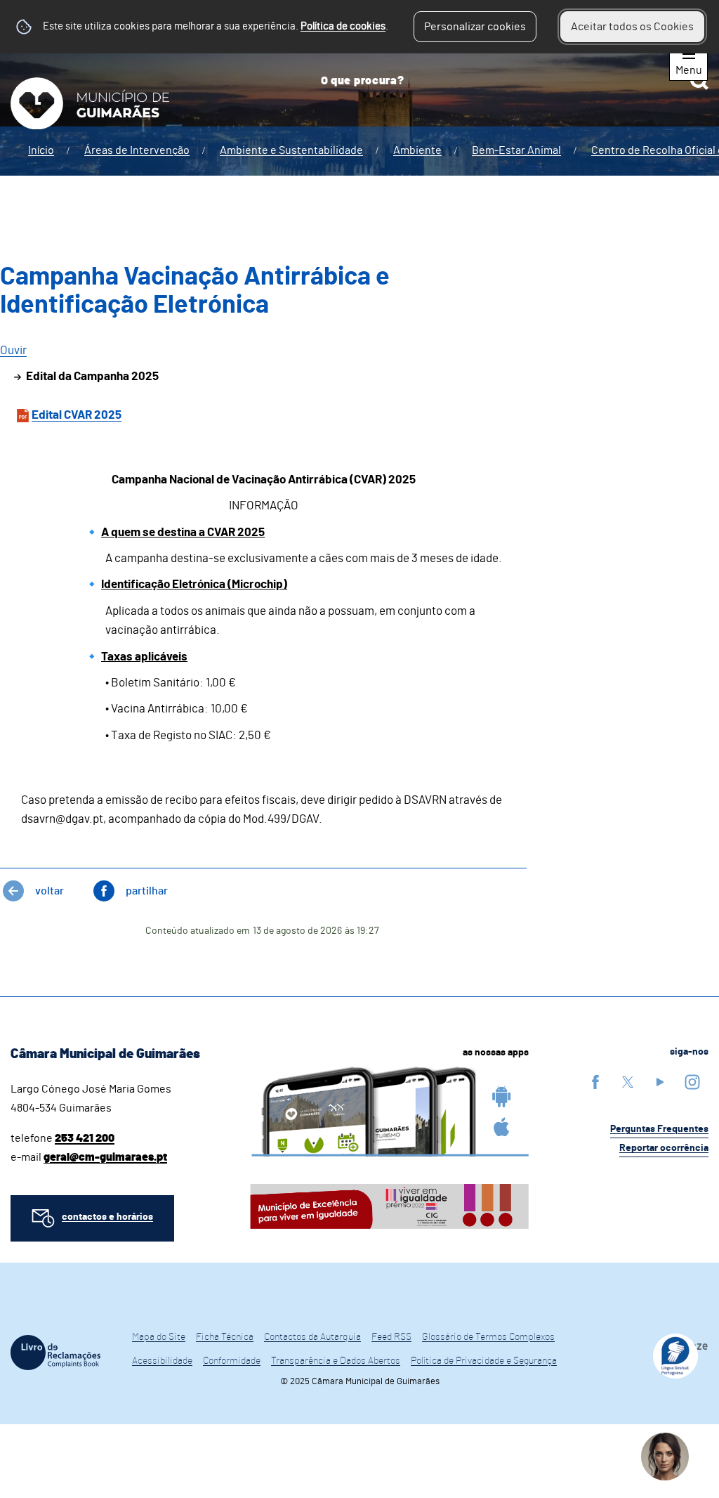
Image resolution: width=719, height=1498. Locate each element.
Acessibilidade (162, 1361)
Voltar (49, 891)
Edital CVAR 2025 (76, 415)
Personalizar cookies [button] (475, 26)
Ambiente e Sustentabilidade (291, 150)
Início (41, 150)
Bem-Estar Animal (516, 150)
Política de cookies (343, 26)
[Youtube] (660, 1081)
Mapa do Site (158, 1337)
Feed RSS (391, 1337)
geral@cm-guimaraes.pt (105, 1157)
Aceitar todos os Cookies (632, 26)
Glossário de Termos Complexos (488, 1337)
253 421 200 (84, 1138)
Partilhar (147, 891)
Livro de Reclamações (55, 1352)
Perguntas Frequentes (659, 1129)
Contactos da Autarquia (312, 1337)
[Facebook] (595, 1081)
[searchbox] (509, 80)
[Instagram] (692, 1081)
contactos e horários (107, 1217)
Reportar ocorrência (663, 1148)
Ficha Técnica (224, 1337)
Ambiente (417, 150)
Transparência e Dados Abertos (335, 1361)
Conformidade (231, 1361)
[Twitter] (628, 1081)
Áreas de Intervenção (137, 150)
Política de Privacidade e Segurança (484, 1361)
